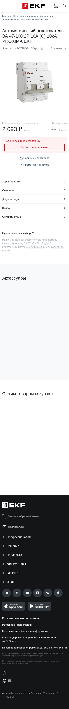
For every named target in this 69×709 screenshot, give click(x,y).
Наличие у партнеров (36, 157)
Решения (13, 546)
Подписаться (16, 526)
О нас (10, 581)
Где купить (14, 572)
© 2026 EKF (8, 697)
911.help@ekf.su (35, 246)
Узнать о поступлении (34, 147)
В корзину (16, 361)
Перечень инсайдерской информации (25, 631)
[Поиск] (64, 6)
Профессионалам (19, 537)
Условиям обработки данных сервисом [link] (19, 656)
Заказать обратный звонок (24, 516)
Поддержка (14, 554)
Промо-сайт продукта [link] (36, 164)
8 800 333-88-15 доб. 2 (38, 243)
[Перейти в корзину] (56, 6)
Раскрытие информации (17, 624)
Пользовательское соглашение (21, 618)
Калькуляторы (16, 563)
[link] (6, 593)
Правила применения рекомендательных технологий (34, 647)
